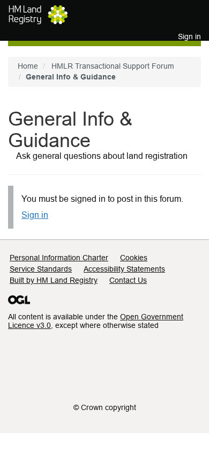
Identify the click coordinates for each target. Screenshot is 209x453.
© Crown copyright (104, 407)
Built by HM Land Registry (54, 280)
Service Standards (41, 269)
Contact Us (128, 280)
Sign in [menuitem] (189, 36)
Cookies (133, 257)
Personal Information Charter (59, 257)
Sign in (34, 215)
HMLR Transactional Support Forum (112, 66)
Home (28, 66)
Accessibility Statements (124, 269)
